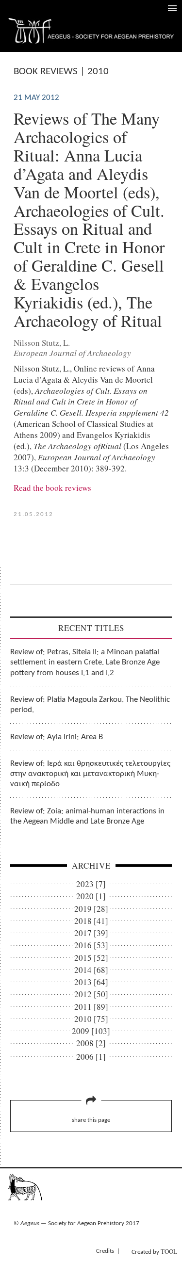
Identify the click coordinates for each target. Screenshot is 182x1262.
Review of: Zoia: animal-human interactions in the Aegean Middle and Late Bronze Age (87, 816)
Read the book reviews (52, 487)
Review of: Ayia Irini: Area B (56, 737)
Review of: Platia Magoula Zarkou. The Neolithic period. (90, 705)
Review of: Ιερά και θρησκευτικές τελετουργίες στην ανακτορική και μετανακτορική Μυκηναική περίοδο (90, 774)
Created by (154, 1251)
